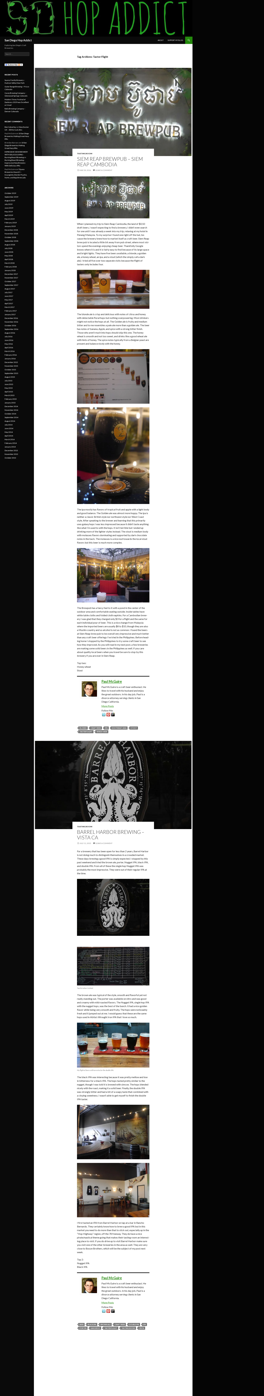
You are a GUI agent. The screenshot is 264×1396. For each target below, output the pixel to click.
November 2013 (11, 454)
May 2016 (9, 344)
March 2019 (10, 219)
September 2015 (11, 373)
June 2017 (9, 296)
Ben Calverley (10, 127)
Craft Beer (96, 728)
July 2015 (8, 380)
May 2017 (9, 300)
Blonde (83, 728)
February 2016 (11, 355)
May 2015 (9, 388)
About (161, 40)
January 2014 (10, 447)
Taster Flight (86, 732)
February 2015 (11, 399)
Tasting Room (84, 153)
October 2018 (10, 237)
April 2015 (9, 392)
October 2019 (10, 193)
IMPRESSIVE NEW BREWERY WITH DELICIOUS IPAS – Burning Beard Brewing (16, 154)
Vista (141, 1328)
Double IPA (134, 1324)
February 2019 (11, 222)
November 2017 (11, 278)
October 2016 (10, 325)
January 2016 (10, 358)
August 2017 (10, 289)
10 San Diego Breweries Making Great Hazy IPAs (17, 136)
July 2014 (8, 425)
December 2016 (11, 318)
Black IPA (92, 1324)
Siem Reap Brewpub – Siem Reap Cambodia (110, 161)
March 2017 (10, 307)
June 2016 (9, 340)
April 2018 (9, 259)
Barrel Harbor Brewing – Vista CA (110, 834)
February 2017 (11, 311)
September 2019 (11, 197)
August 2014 (10, 421)
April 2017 (9, 303)
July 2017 (8, 292)
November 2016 (11, 322)
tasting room (128, 1328)
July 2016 (8, 336)
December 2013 (11, 450)
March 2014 (10, 439)
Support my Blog (175, 40)
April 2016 (9, 347)
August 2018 (10, 244)
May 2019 (9, 211)
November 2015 (11, 366)
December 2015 (11, 362)
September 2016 (11, 329)
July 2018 (8, 248)
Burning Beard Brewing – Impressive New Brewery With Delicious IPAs (15, 163)
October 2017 (10, 281)
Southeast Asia (119, 728)
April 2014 (9, 436)
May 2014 (9, 432)
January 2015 (10, 403)
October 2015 (10, 369)
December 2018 (11, 230)
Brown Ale (106, 1324)
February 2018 (11, 267)
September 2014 (11, 417)
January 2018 (10, 270)
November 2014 (11, 410)
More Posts (107, 706)
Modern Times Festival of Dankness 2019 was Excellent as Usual (17, 102)
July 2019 (8, 204)
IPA (106, 728)
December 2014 (11, 406)
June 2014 (9, 428)
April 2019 (9, 215)
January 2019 (10, 226)
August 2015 (10, 377)
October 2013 (10, 458)
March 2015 (10, 395)
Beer (82, 1324)
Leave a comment (103, 170)
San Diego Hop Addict (18, 40)
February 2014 (11, 443)
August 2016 (10, 333)
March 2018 (10, 263)
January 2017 (10, 314)
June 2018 (9, 252)
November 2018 (11, 233)
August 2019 (10, 200)
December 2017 (11, 274)
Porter (83, 1328)
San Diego (95, 1328)
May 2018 (9, 256)
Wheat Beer (102, 732)
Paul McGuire (111, 681)
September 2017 (11, 285)
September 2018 (11, 241)
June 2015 (9, 384)
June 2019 (9, 208)
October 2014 (10, 414)
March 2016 (10, 351)
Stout (134, 728)
